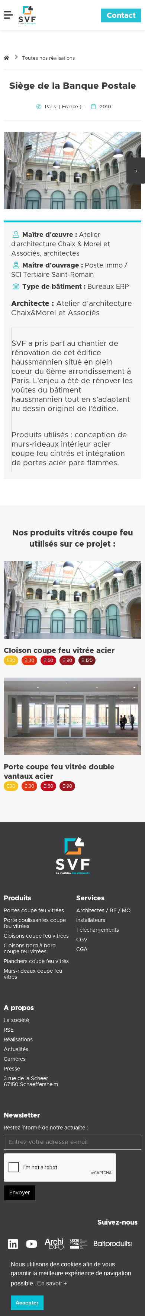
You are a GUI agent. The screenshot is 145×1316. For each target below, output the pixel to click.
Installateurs (90, 920)
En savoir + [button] (52, 1283)
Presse (12, 1069)
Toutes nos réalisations (48, 58)
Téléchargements (97, 930)
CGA (82, 949)
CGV (82, 940)
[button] (9, 15)
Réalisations (18, 1040)
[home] (25, 15)
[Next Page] (135, 170)
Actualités (16, 1049)
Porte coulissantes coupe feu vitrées (35, 923)
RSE (9, 1030)
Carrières (15, 1059)
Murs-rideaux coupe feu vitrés (33, 974)
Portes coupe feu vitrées (34, 910)
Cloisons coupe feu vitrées (36, 936)
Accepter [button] (27, 1303)
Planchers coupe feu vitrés (36, 961)
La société (16, 1020)
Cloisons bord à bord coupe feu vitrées (30, 948)
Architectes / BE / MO (103, 910)
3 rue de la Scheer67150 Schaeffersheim (31, 1081)
